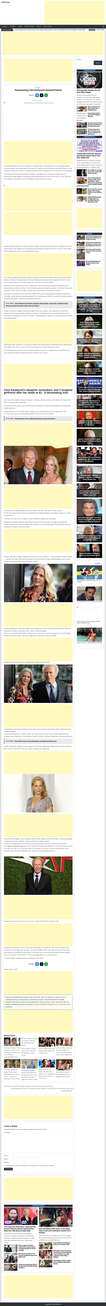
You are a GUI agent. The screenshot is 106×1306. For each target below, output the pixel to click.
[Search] (103, 26)
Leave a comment (38, 100)
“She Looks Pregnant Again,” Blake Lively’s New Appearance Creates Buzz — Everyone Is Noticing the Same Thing (12, 1074)
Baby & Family (48, 26)
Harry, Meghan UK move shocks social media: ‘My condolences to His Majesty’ (89, 459)
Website (6, 1162)
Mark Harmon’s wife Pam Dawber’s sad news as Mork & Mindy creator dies (89, 477)
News (20, 26)
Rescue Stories (29, 26)
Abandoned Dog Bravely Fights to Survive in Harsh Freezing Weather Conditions (27, 1266)
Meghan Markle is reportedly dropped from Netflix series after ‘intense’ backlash (89, 371)
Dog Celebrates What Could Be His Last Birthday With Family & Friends (62, 1262)
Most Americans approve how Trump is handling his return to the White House (27, 1255)
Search (79, 59)
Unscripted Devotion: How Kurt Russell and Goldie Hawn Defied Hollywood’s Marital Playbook (89, 519)
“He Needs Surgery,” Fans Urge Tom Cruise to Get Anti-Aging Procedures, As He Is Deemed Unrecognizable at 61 (12, 1052)
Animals (4, 26)
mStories (5, 2)
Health (39, 26)
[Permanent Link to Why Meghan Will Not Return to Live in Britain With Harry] (89, 337)
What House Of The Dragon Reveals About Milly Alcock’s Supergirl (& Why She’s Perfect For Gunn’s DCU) (47, 1074)
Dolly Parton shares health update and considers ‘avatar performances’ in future (89, 324)
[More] (46, 95)
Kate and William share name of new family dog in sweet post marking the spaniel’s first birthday (54, 1231)
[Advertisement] (74, 12)
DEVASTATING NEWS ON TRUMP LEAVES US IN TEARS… (93, 263)
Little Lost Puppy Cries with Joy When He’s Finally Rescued (94, 108)
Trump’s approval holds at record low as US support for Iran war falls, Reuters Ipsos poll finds (89, 389)
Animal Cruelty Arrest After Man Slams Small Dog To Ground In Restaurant (95, 124)
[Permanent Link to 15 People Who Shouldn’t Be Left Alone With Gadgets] (89, 80)
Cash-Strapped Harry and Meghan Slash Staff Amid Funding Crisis (46, 1051)
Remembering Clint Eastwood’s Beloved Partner (38, 90)
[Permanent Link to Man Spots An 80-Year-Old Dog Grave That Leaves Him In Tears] (81, 254)
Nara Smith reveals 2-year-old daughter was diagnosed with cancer (63, 1074)
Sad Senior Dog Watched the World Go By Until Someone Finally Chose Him (94, 237)
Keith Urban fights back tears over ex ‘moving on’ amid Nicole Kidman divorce (89, 355)
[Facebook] (37, 95)
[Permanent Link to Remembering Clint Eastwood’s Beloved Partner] (38, 121)
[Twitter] (41, 95)
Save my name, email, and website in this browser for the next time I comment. (29, 1165)
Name (6, 1155)
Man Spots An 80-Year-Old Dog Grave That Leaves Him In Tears (93, 251)
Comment (7, 1132)
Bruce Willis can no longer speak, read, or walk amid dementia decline (95, 171)
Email (6, 1159)
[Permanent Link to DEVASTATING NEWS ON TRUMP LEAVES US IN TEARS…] (81, 263)
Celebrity (13, 26)
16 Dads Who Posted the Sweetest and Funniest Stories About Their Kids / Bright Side (89, 156)
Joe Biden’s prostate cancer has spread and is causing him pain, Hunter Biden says (89, 538)
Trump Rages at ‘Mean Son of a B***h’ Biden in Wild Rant (94, 115)
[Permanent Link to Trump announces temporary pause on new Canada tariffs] (89, 551)
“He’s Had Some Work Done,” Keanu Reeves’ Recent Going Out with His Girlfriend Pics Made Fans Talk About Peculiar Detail (20, 1229)
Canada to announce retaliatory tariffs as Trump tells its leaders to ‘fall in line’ (89, 423)
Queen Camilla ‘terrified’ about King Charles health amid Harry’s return (89, 441)
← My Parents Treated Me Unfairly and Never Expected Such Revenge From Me (28, 1086)
